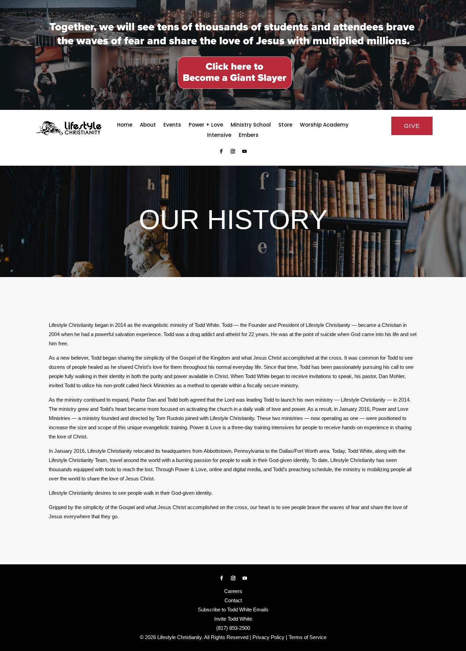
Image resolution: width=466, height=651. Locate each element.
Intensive (219, 136)
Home (124, 125)
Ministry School (251, 125)
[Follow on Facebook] (221, 151)
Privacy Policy (268, 637)
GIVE (412, 125)
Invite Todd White (233, 619)
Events (172, 125)
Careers (233, 591)
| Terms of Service (306, 637)
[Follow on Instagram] (233, 151)
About (148, 125)
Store (285, 125)
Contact (233, 600)
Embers (249, 136)
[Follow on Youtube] (244, 151)
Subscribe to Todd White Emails (233, 609)
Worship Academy (324, 125)
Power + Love (206, 125)
